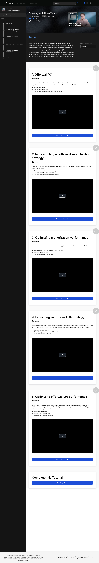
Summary (32, 37)
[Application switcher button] (86, 3)
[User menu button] (90, 3)
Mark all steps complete (62, 483)
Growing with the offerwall (13, 10)
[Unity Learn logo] (9, 3)
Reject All (71, 557)
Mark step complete (62, 135)
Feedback (81, 3)
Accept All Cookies (83, 557)
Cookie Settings (60, 557)
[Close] (92, 557)
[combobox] (64, 3)
